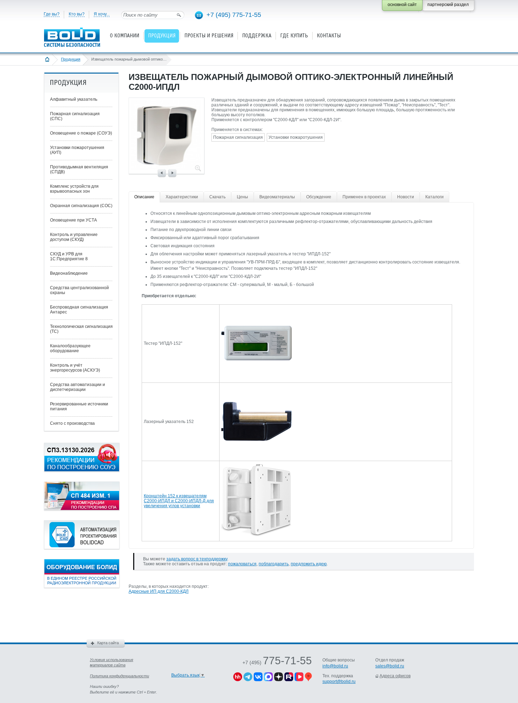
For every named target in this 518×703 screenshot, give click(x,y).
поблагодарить (274, 563)
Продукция (70, 59)
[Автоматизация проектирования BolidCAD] (81, 547)
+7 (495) (277, 662)
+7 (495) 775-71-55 (233, 14)
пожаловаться (242, 563)
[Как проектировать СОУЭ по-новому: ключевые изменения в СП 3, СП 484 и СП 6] (81, 470)
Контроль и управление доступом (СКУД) (74, 237)
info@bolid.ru (335, 666)
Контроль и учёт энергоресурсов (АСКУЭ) (75, 368)
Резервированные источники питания (79, 406)
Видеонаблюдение (69, 273)
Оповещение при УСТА (73, 220)
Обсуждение (318, 196)
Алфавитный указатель (73, 99)
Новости (405, 196)
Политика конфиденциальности (119, 676)
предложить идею (309, 563)
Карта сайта (108, 643)
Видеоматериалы (277, 196)
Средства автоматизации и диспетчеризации (77, 387)
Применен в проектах (364, 196)
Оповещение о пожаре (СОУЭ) (81, 133)
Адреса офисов (395, 675)
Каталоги (434, 196)
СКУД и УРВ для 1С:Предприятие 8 (69, 256)
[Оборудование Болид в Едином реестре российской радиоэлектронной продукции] (81, 586)
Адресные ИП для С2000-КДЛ (159, 591)
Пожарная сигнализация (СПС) (75, 116)
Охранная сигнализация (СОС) (81, 205)
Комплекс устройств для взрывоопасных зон (74, 189)
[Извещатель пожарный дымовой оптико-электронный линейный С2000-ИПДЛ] (166, 168)
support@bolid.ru (339, 681)
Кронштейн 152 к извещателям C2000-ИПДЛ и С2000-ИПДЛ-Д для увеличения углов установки (179, 500)
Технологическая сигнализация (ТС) (81, 329)
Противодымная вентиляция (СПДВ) (79, 169)
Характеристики (182, 196)
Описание (144, 196)
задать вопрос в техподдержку (196, 558)
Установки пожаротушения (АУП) (77, 150)
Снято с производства (72, 423)
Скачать (217, 196)
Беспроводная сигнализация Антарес (79, 310)
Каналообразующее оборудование (70, 348)
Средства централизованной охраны (79, 290)
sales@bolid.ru (389, 666)
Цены (242, 196)
